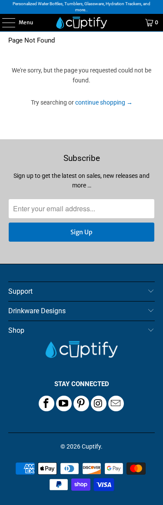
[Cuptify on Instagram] (98, 403)
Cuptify (91, 446)
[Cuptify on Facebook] (46, 403)
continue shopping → (104, 102)
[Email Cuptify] (116, 403)
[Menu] (4, 22)
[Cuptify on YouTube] (64, 403)
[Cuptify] (82, 22)
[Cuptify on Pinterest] (81, 403)
